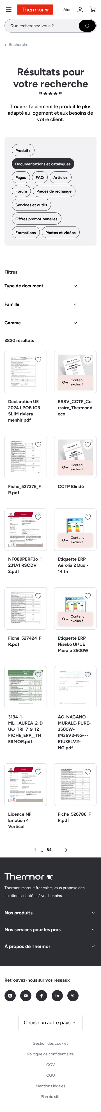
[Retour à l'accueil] (29, 876)
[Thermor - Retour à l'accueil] (35, 9)
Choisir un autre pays (47, 1022)
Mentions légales (50, 1086)
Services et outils (31, 205)
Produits (23, 150)
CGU (50, 1075)
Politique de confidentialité (50, 1054)
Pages (20, 177)
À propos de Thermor (27, 946)
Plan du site (51, 1096)
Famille (11, 304)
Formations (25, 232)
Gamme (12, 322)
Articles (60, 177)
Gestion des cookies (50, 1043)
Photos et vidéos (60, 232)
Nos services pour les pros (32, 929)
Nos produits (18, 913)
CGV (50, 1064)
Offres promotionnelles (36, 219)
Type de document (23, 285)
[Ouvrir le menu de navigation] (8, 9)
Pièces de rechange (54, 191)
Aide (67, 9)
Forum (21, 191)
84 (49, 849)
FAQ (40, 177)
